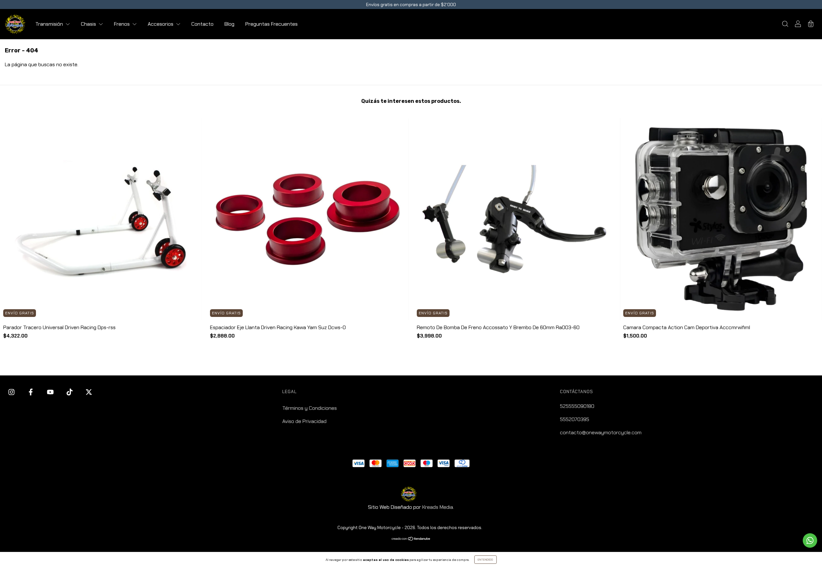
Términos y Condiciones (309, 408)
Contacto (202, 24)
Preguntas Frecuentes (271, 24)
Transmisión (49, 24)
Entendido (485, 559)
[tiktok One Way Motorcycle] (70, 392)
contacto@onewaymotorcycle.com (601, 432)
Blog (229, 24)
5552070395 (574, 419)
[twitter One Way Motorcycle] (88, 392)
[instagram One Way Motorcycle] (12, 392)
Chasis (89, 24)
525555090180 (577, 406)
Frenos (122, 24)
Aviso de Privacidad (304, 421)
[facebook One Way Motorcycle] (31, 392)
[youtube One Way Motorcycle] (51, 392)
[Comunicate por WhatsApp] (810, 540)
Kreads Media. (438, 507)
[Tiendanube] (411, 539)
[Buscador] (785, 24)
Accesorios (161, 24)
